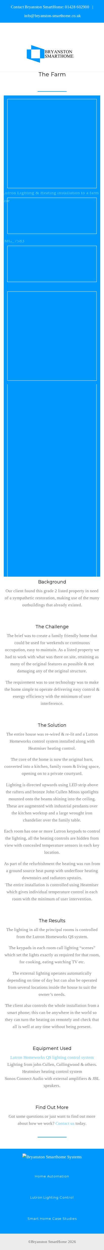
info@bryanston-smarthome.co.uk (52, 16)
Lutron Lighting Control (52, 1197)
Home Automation (52, 1176)
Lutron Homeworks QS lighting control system (52, 1057)
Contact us (65, 1123)
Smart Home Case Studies (52, 1218)
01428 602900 (77, 7)
